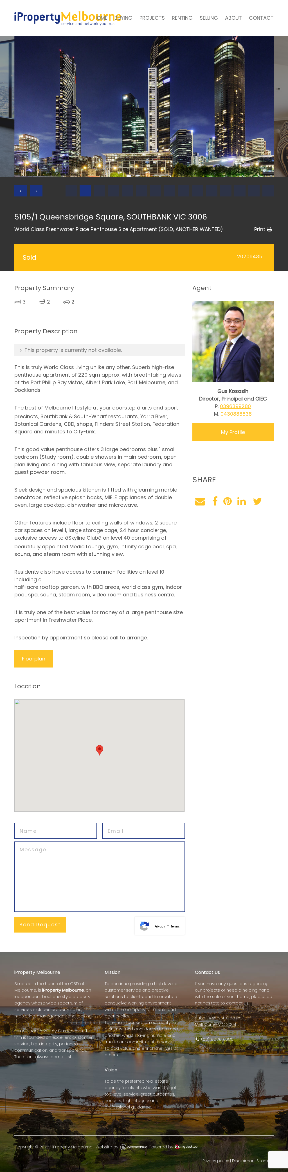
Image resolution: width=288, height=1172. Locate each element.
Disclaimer (242, 1161)
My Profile (233, 432)
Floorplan (33, 658)
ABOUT (233, 17)
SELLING (209, 17)
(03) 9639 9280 (216, 1039)
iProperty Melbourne (72, 1147)
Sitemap (265, 1161)
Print (259, 229)
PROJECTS (152, 17)
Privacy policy (215, 1161)
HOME (100, 17)
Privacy (159, 926)
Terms (175, 926)
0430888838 (236, 413)
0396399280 (235, 406)
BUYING (123, 17)
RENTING (182, 17)
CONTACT (261, 17)
